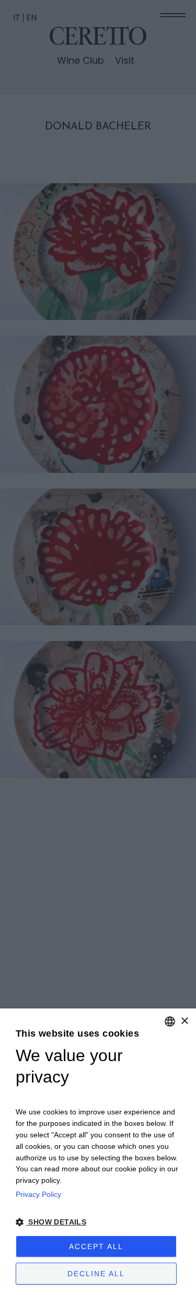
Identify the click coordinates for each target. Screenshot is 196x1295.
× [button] (184, 1021)
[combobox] (170, 1021)
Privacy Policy (38, 1194)
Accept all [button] (96, 1246)
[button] (98, 1222)
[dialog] (98, 1151)
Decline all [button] (96, 1273)
